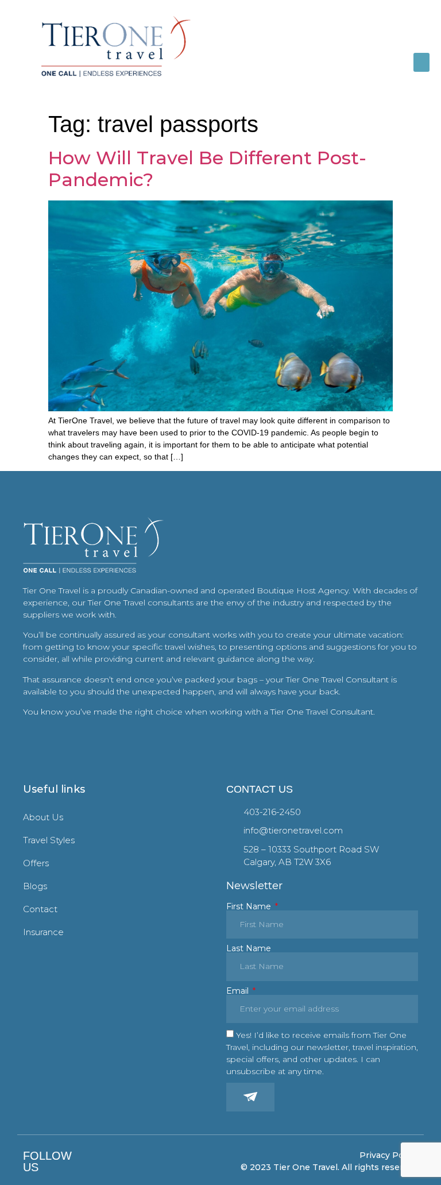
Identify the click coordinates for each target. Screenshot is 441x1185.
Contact (40, 909)
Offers (36, 863)
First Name (249, 906)
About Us (43, 817)
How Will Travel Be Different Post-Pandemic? (207, 168)
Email (238, 991)
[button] (421, 62)
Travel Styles (49, 840)
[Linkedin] (122, 1161)
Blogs (35, 886)
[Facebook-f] (88, 1161)
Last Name (248, 948)
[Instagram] (105, 1161)
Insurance (43, 932)
